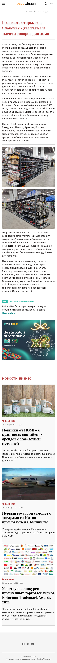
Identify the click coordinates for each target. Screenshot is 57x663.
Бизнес (10, 420)
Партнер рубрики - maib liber (22, 301)
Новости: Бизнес (16, 378)
